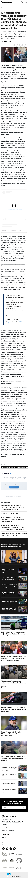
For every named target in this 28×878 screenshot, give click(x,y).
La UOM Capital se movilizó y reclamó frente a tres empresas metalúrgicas (13, 519)
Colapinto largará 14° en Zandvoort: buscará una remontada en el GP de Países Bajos (13, 709)
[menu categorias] (26, 2)
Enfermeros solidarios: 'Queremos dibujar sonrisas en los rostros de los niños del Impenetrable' (9, 768)
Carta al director (6, 839)
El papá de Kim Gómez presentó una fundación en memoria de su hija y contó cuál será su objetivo (13, 658)
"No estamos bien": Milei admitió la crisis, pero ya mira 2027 (9, 571)
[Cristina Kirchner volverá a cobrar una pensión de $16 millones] (14, 556)
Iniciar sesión (14, 487)
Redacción (4, 837)
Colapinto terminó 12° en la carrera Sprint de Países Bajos (9, 609)
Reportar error (5, 841)
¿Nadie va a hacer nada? (10, 513)
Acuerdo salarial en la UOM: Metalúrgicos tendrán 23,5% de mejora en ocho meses (13, 507)
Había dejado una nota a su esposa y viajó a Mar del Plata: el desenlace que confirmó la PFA (14, 634)
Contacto (4, 843)
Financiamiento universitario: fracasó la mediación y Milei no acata (9, 791)
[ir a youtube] (7, 848)
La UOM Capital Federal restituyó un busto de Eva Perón (8, 594)
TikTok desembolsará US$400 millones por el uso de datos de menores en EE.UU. (9, 601)
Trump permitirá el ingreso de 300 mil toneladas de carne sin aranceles (9, 776)
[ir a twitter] (3, 848)
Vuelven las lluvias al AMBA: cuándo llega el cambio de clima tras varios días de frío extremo (13, 527)
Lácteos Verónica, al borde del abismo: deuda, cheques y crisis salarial (9, 586)
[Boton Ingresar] (22, 2)
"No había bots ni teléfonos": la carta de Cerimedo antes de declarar (9, 783)
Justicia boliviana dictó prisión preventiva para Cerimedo (9, 578)
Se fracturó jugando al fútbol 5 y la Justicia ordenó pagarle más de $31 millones (13, 758)
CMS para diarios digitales (16, 876)
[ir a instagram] (11, 848)
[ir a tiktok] (14, 848)
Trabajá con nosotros (7, 844)
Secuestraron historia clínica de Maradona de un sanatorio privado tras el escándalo (13, 734)
